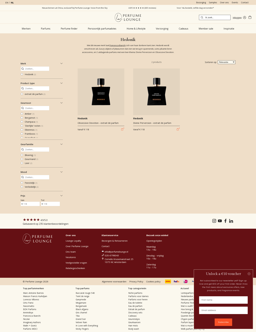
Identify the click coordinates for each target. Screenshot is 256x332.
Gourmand (31, 159)
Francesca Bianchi (117, 45)
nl (12, 2)
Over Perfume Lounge (77, 246)
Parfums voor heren (138, 299)
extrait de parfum (35, 93)
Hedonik (30, 74)
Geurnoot (26, 102)
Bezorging (201, 2)
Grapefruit (31, 137)
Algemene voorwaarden (114, 281)
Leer (28, 163)
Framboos (31, 133)
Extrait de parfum (136, 309)
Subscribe (223, 322)
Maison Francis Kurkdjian (35, 296)
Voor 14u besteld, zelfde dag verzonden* (195, 8)
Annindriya (28, 312)
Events (235, 2)
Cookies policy (153, 281)
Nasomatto (28, 306)
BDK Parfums (29, 309)
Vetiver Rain (81, 322)
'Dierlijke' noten (34, 125)
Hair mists (133, 325)
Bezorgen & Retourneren (115, 240)
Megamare (81, 302)
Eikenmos (31, 129)
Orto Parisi (28, 302)
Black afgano (82, 309)
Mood (24, 171)
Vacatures (71, 257)
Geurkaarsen (134, 322)
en (6, 2)
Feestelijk (31, 182)
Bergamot (31, 117)
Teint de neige (82, 296)
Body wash (133, 328)
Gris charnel (81, 312)
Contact (245, 2)
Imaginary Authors (32, 322)
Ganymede (81, 299)
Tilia (78, 315)
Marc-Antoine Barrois (33, 293)
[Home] (128, 17)
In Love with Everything (87, 325)
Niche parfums (135, 293)
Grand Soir (81, 319)
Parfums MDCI (30, 328)
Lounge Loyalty (73, 240)
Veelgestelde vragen (76, 262)
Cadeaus (132, 315)
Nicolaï (26, 319)
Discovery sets (135, 312)
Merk (23, 63)
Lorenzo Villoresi (31, 299)
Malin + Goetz (30, 325)
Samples (213, 2)
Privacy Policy (136, 281)
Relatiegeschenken (75, 268)
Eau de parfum (135, 306)
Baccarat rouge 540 (85, 293)
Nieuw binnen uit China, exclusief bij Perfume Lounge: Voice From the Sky (75, 8)
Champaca (31, 121)
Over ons (224, 2)
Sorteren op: (211, 62)
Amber (29, 113)
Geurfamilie (27, 144)
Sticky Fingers (82, 328)
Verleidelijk (31, 186)
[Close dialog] (249, 273)
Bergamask (81, 306)
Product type (28, 83)
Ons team (71, 251)
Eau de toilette (135, 302)
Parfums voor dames (138, 296)
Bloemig (30, 155)
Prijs (23, 195)
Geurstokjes (134, 319)
